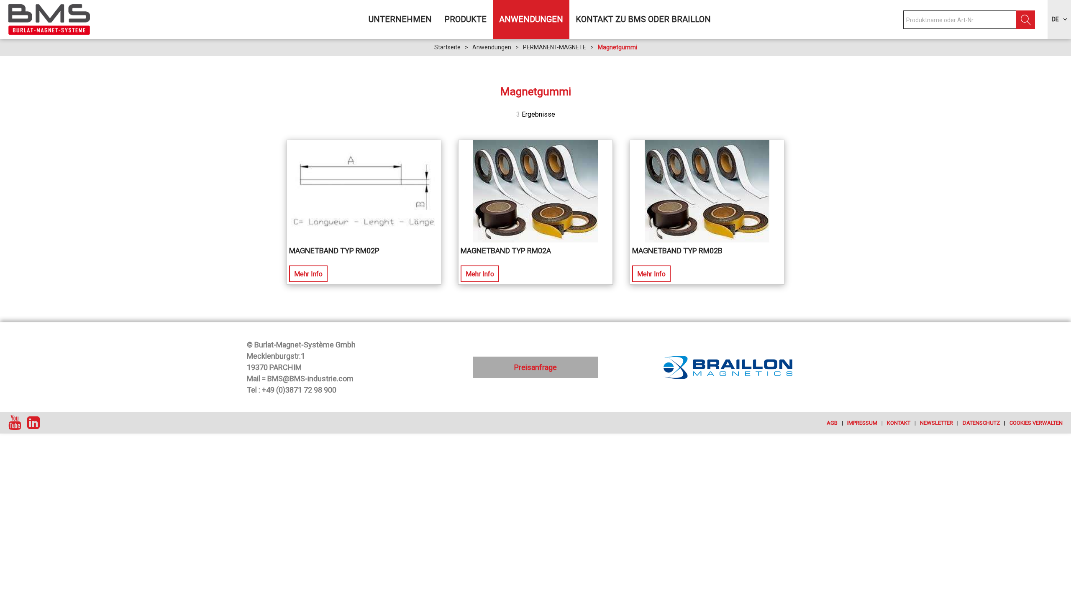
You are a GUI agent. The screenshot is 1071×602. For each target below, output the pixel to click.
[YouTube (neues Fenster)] (14, 422)
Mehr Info (308, 274)
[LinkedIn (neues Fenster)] (33, 422)
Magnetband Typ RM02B (677, 250)
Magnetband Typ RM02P (334, 250)
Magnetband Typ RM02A (506, 250)
